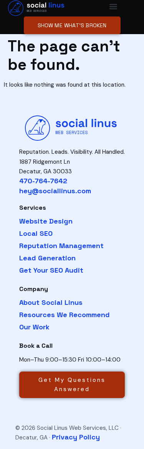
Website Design (46, 221)
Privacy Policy (76, 437)
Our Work (34, 326)
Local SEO (36, 233)
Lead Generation (47, 257)
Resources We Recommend (64, 314)
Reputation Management (61, 245)
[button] (113, 6)
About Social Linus (51, 302)
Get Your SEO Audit (51, 270)
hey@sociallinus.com (55, 190)
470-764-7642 (43, 180)
